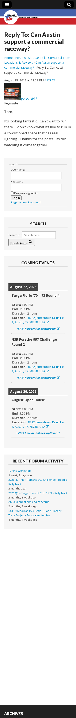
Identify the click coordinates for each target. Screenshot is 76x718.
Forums (20, 58)
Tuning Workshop (19, 471)
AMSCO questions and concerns (28, 502)
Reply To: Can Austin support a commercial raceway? (34, 41)
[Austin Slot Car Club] (38, 17)
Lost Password (31, 202)
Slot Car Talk (37, 58)
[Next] (62, 275)
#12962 (50, 80)
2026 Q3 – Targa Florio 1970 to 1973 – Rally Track (37, 493)
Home (8, 58)
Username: (18, 169)
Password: (17, 181)
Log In (16, 198)
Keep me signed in (26, 193)
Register (16, 202)
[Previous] (14, 275)
